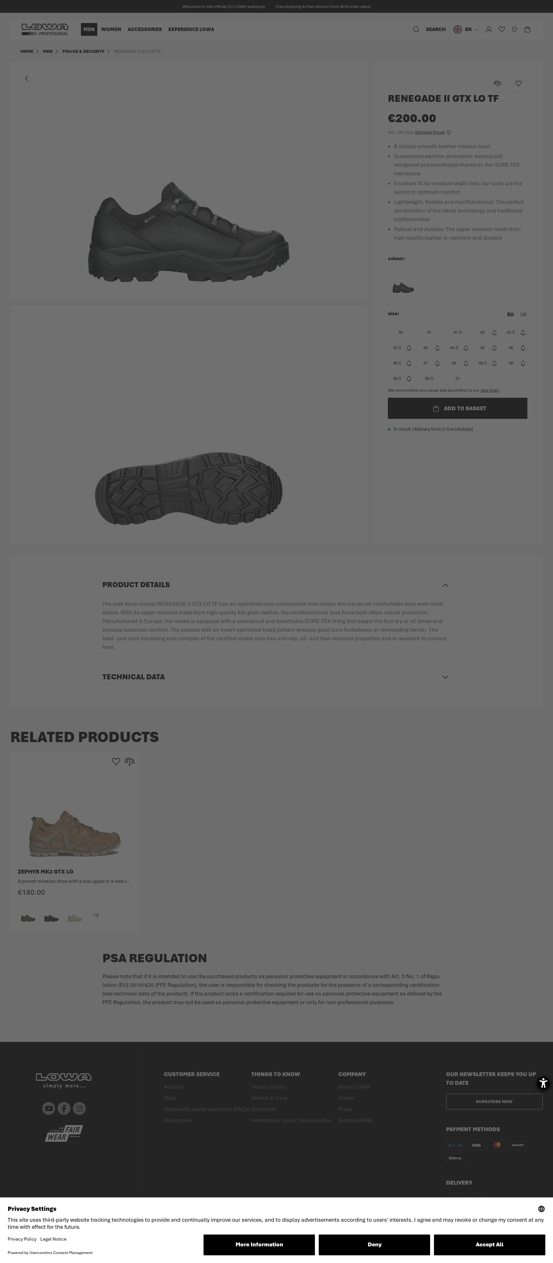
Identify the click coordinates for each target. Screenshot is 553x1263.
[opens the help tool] (543, 1083)
